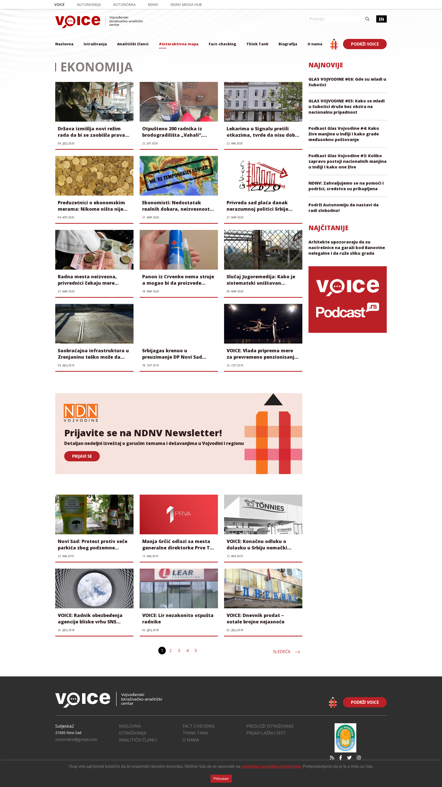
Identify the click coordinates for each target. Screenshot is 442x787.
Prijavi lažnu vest (266, 733)
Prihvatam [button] (221, 779)
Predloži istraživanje (270, 726)
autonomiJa (89, 4)
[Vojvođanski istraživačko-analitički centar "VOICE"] (99, 21)
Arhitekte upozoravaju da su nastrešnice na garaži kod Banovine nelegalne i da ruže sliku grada (346, 247)
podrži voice (365, 44)
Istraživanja (95, 43)
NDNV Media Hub (186, 4)
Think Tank (257, 43)
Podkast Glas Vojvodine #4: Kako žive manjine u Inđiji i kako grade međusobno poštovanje (343, 133)
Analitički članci (133, 43)
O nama (314, 43)
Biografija (288, 43)
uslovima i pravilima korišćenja (271, 766)
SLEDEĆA (282, 651)
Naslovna (64, 43)
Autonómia (124, 4)
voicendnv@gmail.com (76, 739)
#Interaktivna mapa (178, 43)
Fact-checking (222, 43)
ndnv (153, 4)
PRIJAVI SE (82, 456)
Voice (59, 4)
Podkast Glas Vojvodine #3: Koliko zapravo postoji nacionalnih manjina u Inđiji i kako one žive (347, 161)
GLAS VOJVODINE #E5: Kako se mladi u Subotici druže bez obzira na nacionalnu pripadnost (346, 106)
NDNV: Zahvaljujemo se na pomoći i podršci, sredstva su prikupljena (346, 186)
